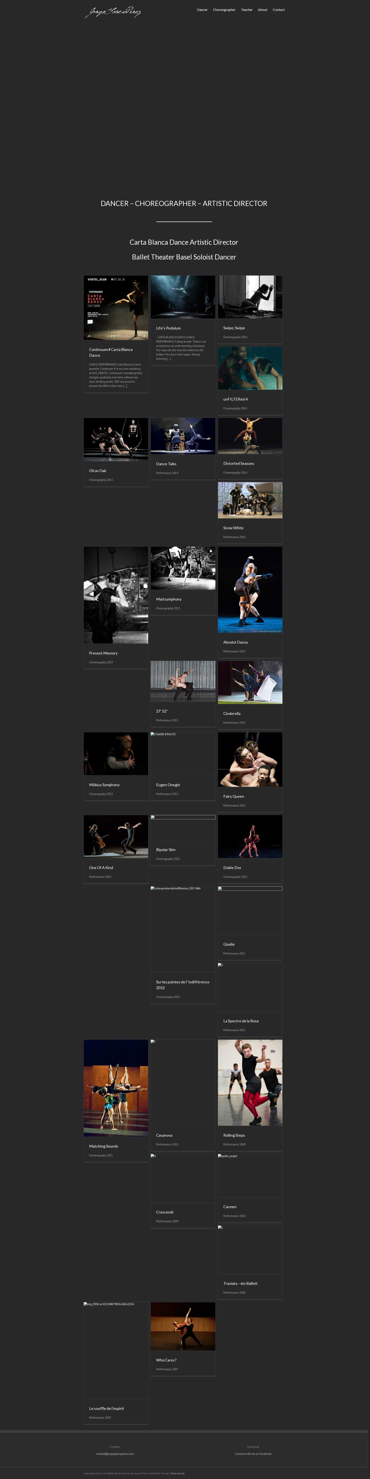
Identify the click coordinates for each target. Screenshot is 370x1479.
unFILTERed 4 (235, 399)
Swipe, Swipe (234, 327)
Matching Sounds (103, 1146)
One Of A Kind (101, 867)
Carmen (230, 1206)
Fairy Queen (233, 796)
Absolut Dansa (235, 642)
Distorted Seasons (238, 463)
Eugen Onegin (168, 784)
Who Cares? (166, 1360)
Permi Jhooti (177, 1473)
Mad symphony (169, 599)
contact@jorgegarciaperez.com (115, 1454)
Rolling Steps (234, 1135)
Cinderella (231, 713)
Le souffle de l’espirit (106, 1408)
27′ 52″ (162, 711)
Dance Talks (166, 463)
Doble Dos (232, 867)
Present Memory (103, 653)
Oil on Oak (97, 470)
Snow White (233, 527)
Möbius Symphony (104, 784)
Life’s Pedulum (168, 328)
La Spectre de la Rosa (241, 1020)
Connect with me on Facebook (253, 1454)
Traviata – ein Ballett (240, 1283)
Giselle (229, 944)
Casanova (164, 1135)
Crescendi (164, 1212)
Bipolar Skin (166, 849)
